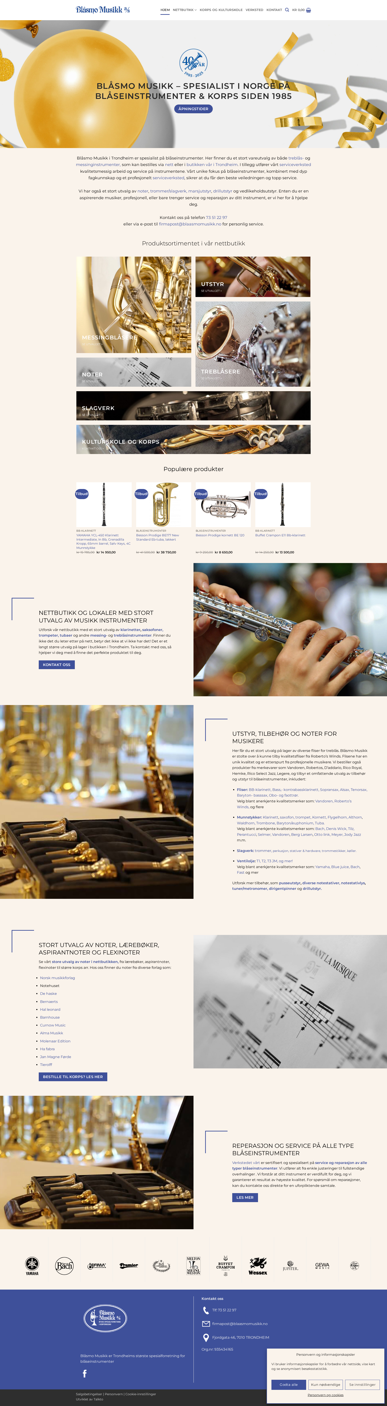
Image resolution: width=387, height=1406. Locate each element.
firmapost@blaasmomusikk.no (190, 224)
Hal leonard (50, 1009)
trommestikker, (334, 851)
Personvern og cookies (326, 1395)
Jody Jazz (352, 834)
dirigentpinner (282, 888)
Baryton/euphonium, (295, 823)
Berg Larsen (302, 834)
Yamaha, (322, 867)
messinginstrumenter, (98, 164)
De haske (48, 993)
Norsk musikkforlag (57, 978)
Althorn (355, 817)
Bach (355, 867)
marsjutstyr (199, 191)
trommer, (264, 851)
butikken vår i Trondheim (212, 164)
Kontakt (274, 10)
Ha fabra (47, 1049)
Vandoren (281, 834)
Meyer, (337, 834)
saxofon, (287, 817)
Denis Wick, (337, 829)
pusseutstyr (290, 883)
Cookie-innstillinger (140, 1394)
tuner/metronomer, (250, 888)
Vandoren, (324, 801)
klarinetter (130, 630)
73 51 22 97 (216, 217)
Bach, (320, 829)
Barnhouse (50, 1017)
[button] (301, 10)
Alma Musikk (51, 1033)
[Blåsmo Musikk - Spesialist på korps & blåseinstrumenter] (103, 10)
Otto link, (322, 834)
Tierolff (46, 1065)
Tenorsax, (359, 790)
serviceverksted (295, 164)
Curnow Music (53, 1025)
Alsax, (345, 790)
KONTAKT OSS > (93, 448)
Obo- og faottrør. (284, 795)
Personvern (114, 1394)
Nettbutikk (183, 10)
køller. (352, 851)
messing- (98, 635)
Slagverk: (246, 851)
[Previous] (13, 80)
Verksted (254, 10)
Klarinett (270, 817)
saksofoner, (152, 630)
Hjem (165, 10)
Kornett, (320, 817)
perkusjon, (281, 851)
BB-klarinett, (260, 790)
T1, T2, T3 (263, 861)
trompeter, (49, 635)
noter (143, 191)
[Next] (374, 80)
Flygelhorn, (338, 817)
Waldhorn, (246, 823)
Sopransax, (329, 790)
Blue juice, (340, 867)
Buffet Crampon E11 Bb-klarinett (280, 535)
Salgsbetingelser (89, 1394)
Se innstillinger (362, 1384)
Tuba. (320, 823)
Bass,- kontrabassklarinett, (295, 790)
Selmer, (265, 834)
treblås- (295, 158)
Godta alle (289, 1384)
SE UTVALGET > (92, 344)
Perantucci (246, 834)
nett (169, 164)
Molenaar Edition (55, 1041)
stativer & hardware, (306, 851)
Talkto (98, 1399)
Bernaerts (49, 1002)
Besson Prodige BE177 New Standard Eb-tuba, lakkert (157, 537)
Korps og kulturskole (221, 10)
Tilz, (351, 829)
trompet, (303, 817)
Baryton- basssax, (252, 795)
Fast (241, 872)
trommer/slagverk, (168, 191)
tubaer (66, 635)
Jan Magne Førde (55, 1057)
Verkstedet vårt (246, 1163)
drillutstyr (222, 191)
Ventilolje (246, 861)
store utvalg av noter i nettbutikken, (85, 962)
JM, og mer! (282, 861)
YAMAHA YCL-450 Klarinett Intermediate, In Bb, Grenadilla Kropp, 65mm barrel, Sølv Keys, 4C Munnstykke (103, 541)
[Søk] (287, 10)
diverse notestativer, (321, 883)
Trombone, (266, 823)
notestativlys (353, 883)
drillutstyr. (312, 888)
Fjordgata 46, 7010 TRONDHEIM (240, 1337)
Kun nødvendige (325, 1384)
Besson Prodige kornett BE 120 (220, 535)
